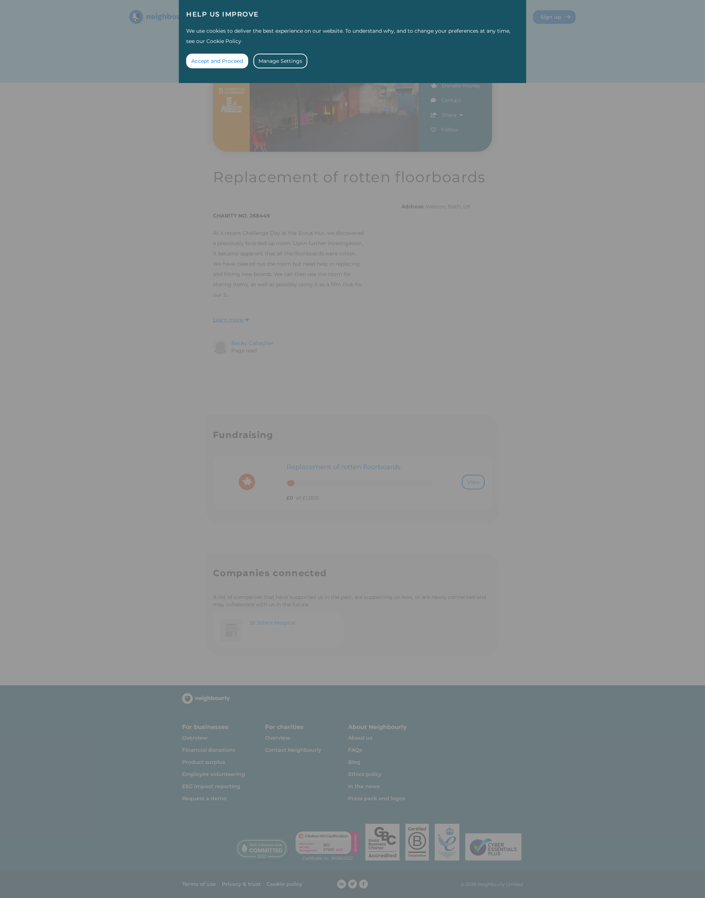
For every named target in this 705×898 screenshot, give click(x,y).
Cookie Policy (223, 41)
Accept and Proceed (217, 61)
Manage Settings (280, 61)
